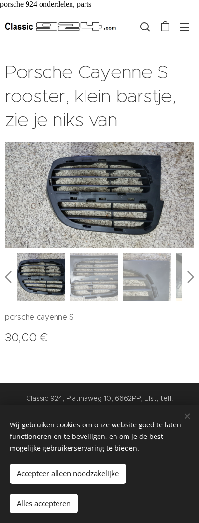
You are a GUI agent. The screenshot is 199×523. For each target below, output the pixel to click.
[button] (145, 26)
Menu (184, 26)
